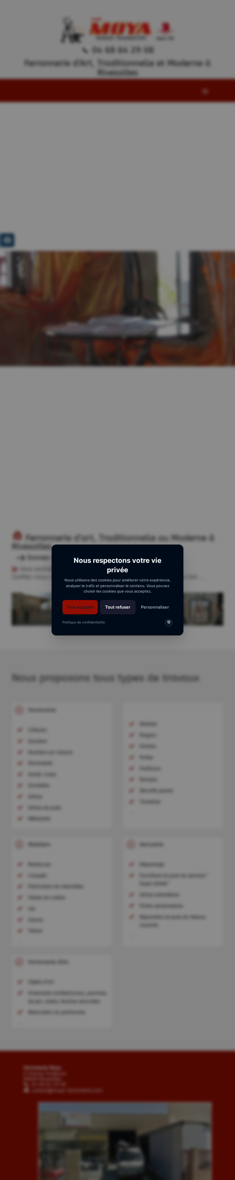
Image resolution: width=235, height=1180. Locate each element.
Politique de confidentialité (83, 622)
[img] (169, 622)
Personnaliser (155, 607)
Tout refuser (117, 607)
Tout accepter (80, 607)
